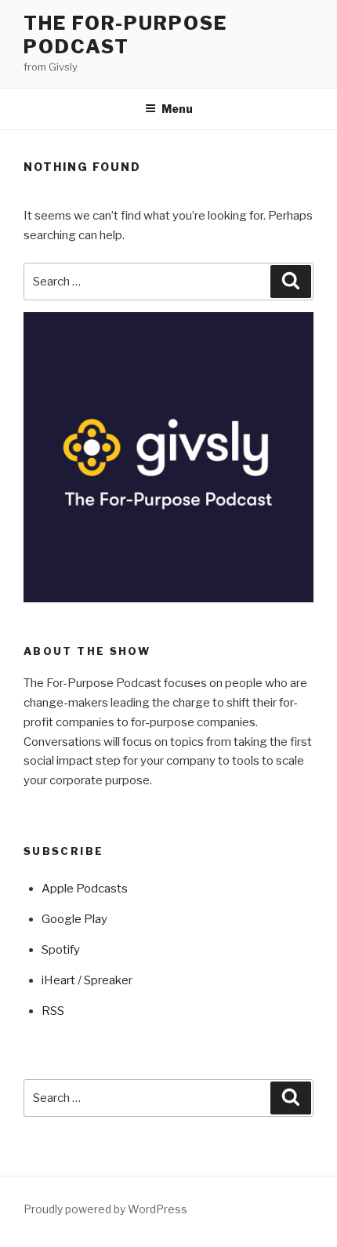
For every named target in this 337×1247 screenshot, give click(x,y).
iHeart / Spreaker (87, 980)
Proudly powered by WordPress (105, 1209)
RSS (53, 1011)
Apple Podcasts (85, 889)
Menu (177, 108)
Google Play (74, 919)
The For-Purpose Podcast (125, 35)
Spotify (61, 950)
